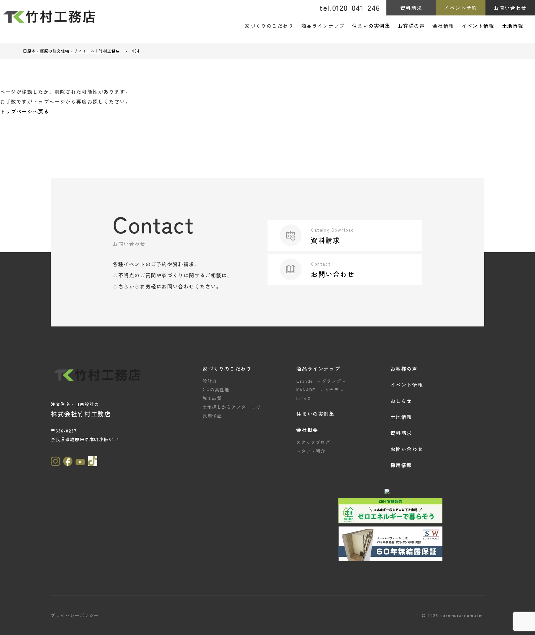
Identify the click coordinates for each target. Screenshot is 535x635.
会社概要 (307, 429)
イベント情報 (478, 25)
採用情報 (401, 465)
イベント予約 (460, 7)
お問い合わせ (510, 7)
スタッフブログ (313, 442)
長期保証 (212, 415)
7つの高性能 (215, 389)
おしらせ (401, 400)
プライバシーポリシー (75, 615)
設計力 (209, 381)
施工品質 (212, 398)
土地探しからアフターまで (231, 407)
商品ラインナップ (318, 368)
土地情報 (513, 25)
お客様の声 (411, 25)
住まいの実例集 (371, 25)
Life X (303, 398)
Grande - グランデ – (321, 381)
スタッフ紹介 (310, 451)
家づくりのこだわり (226, 368)
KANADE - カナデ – (319, 389)
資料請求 (411, 7)
